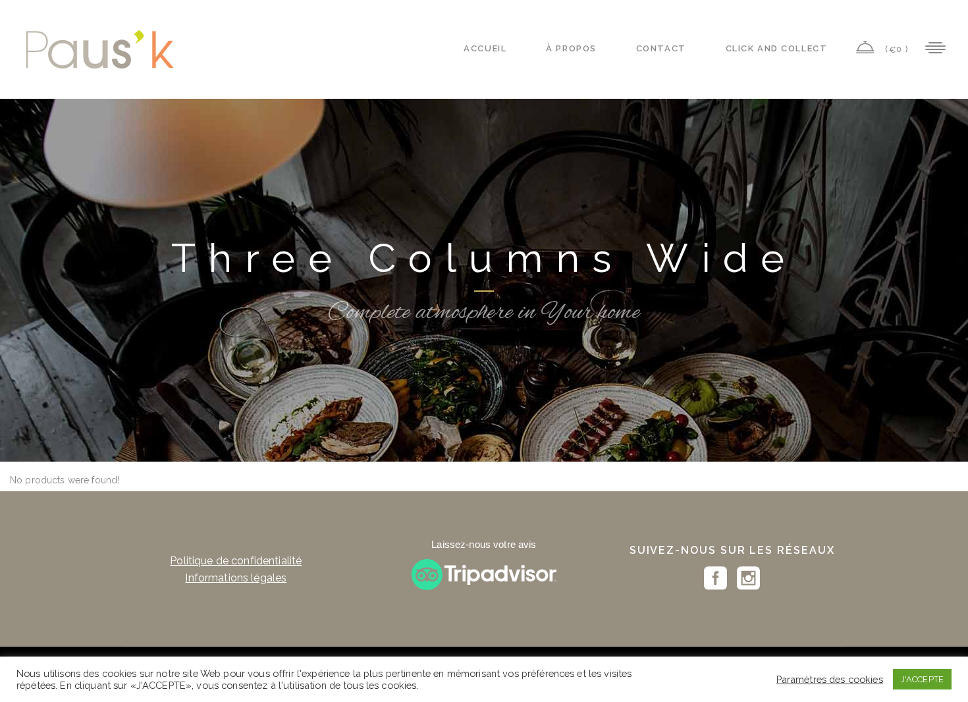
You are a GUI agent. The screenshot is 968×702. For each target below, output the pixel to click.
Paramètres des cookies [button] (829, 679)
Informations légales (235, 578)
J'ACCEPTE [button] (922, 679)
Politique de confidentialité (236, 560)
